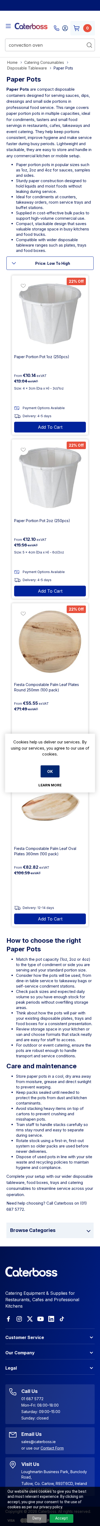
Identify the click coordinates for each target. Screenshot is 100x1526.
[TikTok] (62, 1319)
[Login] (65, 28)
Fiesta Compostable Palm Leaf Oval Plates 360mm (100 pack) (45, 851)
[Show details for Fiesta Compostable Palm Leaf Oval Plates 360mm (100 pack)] (50, 805)
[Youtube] (40, 1319)
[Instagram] (19, 1319)
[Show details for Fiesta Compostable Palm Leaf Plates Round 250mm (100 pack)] (50, 642)
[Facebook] (8, 1319)
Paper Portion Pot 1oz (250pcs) (41, 356)
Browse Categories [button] (32, 1230)
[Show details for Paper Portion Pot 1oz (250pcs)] (50, 314)
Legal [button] (11, 1368)
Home (12, 62)
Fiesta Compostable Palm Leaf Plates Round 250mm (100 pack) (46, 687)
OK (50, 771)
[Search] (89, 45)
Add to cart (50, 427)
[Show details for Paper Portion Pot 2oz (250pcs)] (50, 478)
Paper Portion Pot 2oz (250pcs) (42, 520)
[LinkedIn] (51, 1319)
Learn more (50, 785)
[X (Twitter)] (30, 1319)
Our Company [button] (20, 1352)
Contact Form (52, 1448)
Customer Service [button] (24, 1337)
